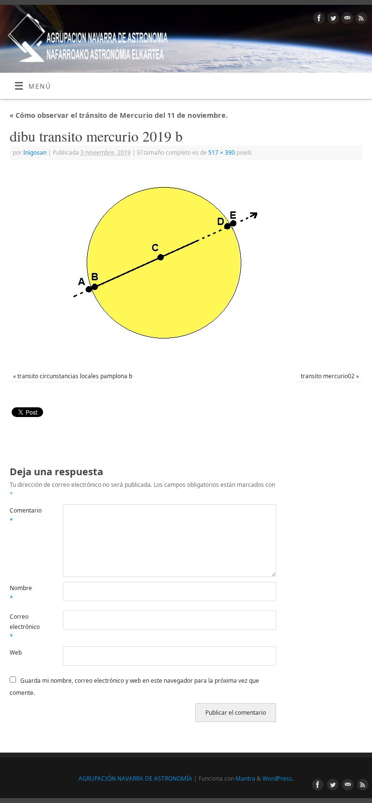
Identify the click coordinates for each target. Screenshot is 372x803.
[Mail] (346, 19)
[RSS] (360, 19)
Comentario (23, 515)
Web (16, 652)
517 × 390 (221, 152)
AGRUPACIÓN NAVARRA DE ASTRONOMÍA (135, 778)
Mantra (245, 778)
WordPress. (278, 778)
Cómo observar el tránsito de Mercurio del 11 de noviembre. (119, 115)
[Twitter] (332, 19)
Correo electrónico (23, 626)
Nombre (21, 593)
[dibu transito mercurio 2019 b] (186, 267)
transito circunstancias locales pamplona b (74, 376)
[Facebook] (318, 19)
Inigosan (34, 152)
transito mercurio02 (328, 376)
